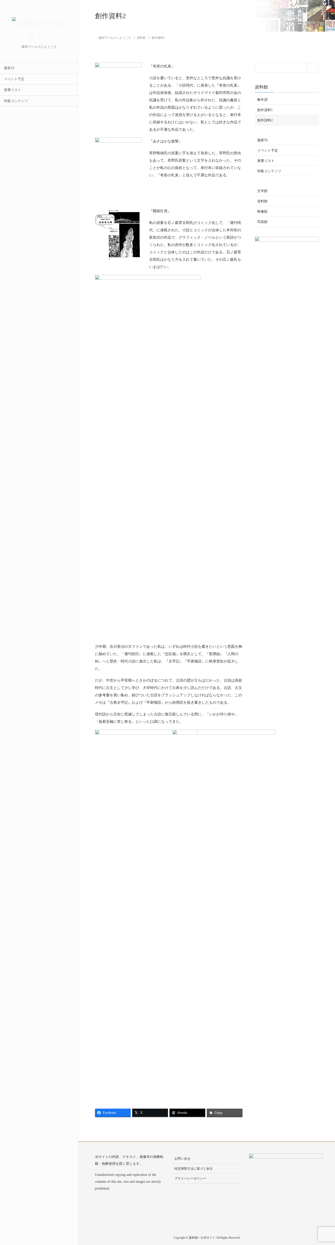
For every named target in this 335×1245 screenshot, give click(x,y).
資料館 (261, 86)
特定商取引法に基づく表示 (193, 1168)
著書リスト (12, 90)
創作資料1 (265, 110)
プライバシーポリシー (190, 1178)
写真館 (262, 222)
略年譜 (262, 99)
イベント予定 (14, 79)
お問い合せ (182, 1158)
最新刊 (9, 68)
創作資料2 (265, 120)
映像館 (262, 211)
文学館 (262, 191)
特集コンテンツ (16, 101)
